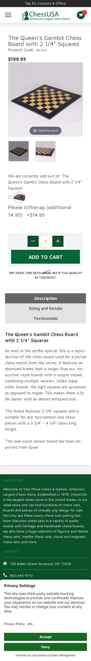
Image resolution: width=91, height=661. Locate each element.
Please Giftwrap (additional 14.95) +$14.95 (39, 211)
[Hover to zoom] (45, 99)
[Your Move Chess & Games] (45, 15)
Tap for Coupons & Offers (45, 3)
